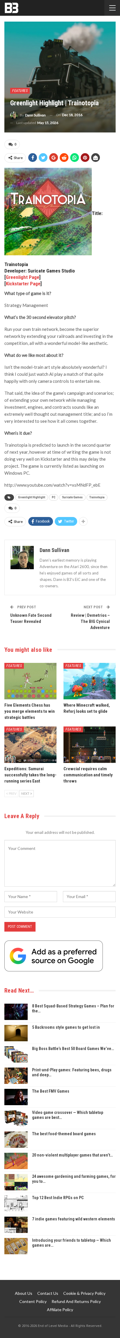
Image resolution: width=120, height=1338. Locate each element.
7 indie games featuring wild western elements (73, 1219)
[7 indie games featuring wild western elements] (16, 1225)
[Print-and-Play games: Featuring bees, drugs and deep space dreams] (16, 1076)
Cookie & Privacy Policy (84, 1293)
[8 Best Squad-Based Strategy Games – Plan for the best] (16, 1012)
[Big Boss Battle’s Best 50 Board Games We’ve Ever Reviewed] (16, 1054)
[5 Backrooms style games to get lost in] (16, 1033)
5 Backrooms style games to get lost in (66, 1027)
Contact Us (47, 1293)
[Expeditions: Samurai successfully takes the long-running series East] (30, 744)
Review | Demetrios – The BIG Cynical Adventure (90, 621)
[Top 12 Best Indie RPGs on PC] (16, 1203)
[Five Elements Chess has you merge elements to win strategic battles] (30, 681)
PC (53, 497)
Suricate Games (72, 497)
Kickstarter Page (23, 284)
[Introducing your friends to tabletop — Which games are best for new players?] (16, 1246)
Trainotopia (97, 497)
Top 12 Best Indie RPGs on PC (58, 1197)
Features (20, 91)
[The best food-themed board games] (16, 1139)
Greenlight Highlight (31, 497)
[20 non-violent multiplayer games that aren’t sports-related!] (16, 1161)
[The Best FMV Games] (16, 1097)
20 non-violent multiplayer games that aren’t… (72, 1155)
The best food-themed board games (64, 1133)
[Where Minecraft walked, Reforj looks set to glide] (89, 681)
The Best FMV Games (50, 1091)
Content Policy (33, 1301)
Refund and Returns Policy (76, 1301)
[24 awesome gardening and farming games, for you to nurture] (16, 1182)
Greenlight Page (22, 277)
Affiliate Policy (60, 1309)
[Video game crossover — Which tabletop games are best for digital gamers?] (16, 1118)
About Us (23, 1293)
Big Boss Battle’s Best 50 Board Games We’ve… (73, 1048)
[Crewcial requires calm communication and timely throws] (89, 744)
